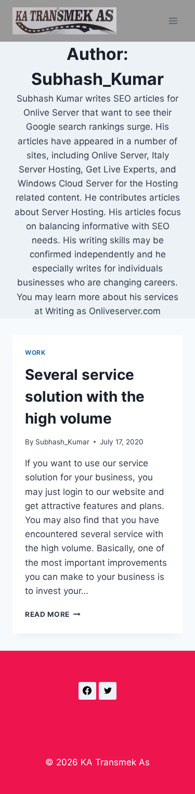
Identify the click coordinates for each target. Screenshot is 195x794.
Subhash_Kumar (62, 442)
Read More (53, 614)
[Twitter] (107, 691)
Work (35, 352)
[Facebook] (87, 691)
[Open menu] (173, 21)
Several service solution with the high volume (85, 396)
